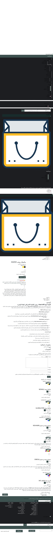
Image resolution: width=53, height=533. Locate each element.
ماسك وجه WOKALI (45, 389)
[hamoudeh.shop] (49, 54)
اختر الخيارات (5, 494)
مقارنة (24, 275)
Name (49, 369)
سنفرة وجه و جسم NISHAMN (42, 425)
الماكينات (49, 59)
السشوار (48, 86)
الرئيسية (49, 84)
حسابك (22, 504)
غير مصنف (34, 512)
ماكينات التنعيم (44, 62)
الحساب (48, 101)
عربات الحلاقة (46, 69)
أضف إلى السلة (47, 392)
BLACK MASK (13, 283)
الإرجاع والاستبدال (21, 507)
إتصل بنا (49, 92)
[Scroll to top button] (51, 529)
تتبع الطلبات (49, 95)
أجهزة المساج (46, 78)
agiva (4, 282)
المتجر (50, 85)
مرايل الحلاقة (46, 67)
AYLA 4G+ (49, 72)
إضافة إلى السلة (31, 530)
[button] (5, 531)
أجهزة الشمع (47, 79)
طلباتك (22, 505)
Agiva (22, 284)
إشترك (36, 500)
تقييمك (49, 356)
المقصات (47, 68)
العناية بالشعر (48, 82)
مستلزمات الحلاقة (48, 65)
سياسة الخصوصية (8, 505)
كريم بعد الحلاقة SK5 (45, 481)
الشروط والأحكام (21, 513)
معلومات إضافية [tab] (46, 298)
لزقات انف (48, 440)
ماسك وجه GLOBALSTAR (43, 408)
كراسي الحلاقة (48, 74)
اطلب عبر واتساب (22, 277)
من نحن (49, 91)
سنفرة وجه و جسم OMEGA (42, 459)
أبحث (23, 110)
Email (49, 372)
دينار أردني (49, 97)
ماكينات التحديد (44, 63)
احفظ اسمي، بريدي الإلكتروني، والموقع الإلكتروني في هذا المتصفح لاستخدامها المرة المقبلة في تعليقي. (32, 374)
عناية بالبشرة (9, 283)
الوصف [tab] (47, 297)
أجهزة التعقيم (46, 80)
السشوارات (49, 58)
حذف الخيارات (23, 271)
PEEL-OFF (24, 283)
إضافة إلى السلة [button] (45, 442)
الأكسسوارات (34, 505)
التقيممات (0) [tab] (46, 300)
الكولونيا (47, 70)
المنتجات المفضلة (46, 103)
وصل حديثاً (49, 73)
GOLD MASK (19, 283)
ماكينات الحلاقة (46, 60)
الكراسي (48, 90)
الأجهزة (49, 77)
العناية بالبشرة (48, 75)
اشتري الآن (19, 531)
